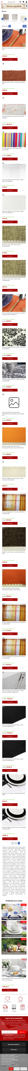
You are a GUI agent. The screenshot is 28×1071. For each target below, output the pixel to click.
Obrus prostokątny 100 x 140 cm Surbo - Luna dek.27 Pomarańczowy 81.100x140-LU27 (13, 313)
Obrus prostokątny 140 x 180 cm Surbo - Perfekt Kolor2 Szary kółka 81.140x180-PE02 (13, 691)
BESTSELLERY (7, 1002)
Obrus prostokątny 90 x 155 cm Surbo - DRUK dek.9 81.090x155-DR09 (13, 512)
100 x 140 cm (6, 21)
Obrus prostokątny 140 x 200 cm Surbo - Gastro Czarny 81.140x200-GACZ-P (12, 725)
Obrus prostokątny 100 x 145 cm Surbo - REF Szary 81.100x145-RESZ (13, 380)
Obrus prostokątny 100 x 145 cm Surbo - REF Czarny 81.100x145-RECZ (13, 348)
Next (24, 973)
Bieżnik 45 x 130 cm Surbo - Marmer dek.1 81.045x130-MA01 (11, 245)
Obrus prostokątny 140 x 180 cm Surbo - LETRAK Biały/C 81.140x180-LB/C (13, 180)
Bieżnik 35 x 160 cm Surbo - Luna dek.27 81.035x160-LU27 (13, 48)
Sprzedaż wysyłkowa (13, 1044)
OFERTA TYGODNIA (14, 1010)
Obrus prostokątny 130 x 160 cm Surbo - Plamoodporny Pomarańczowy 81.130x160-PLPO (13, 447)
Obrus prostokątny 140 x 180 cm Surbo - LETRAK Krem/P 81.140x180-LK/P (13, 211)
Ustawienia (23, 1068)
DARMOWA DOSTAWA (5, 1010)
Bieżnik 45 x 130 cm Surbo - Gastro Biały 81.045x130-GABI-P (13, 793)
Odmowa (17, 1068)
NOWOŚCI (20, 1002)
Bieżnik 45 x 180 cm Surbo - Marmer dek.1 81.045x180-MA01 (11, 279)
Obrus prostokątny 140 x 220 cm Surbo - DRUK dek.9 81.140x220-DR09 (13, 657)
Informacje (14, 1049)
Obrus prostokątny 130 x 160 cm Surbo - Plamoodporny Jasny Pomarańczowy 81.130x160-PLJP (13, 414)
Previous (4, 973)
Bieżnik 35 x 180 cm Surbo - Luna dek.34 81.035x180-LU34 (13, 82)
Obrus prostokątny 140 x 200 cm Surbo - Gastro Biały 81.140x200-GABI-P (14, 828)
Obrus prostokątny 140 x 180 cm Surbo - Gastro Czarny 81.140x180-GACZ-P (12, 759)
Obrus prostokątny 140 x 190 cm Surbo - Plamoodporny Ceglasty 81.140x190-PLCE (11, 589)
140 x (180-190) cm (23, 21)
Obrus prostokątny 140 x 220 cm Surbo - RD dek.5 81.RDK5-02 (13, 117)
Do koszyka (9, 59)
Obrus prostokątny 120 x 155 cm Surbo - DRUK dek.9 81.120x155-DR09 (13, 623)
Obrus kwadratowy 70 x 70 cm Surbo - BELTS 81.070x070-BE (12, 149)
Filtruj (24, 26)
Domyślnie (5, 26)
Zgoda (10, 1068)
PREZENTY (22, 1010)
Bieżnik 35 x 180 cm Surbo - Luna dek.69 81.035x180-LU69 (13, 552)
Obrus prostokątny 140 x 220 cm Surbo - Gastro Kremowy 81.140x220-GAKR (12, 479)
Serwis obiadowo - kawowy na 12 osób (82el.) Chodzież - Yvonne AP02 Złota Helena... (12, 979)
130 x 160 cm (14, 21)
